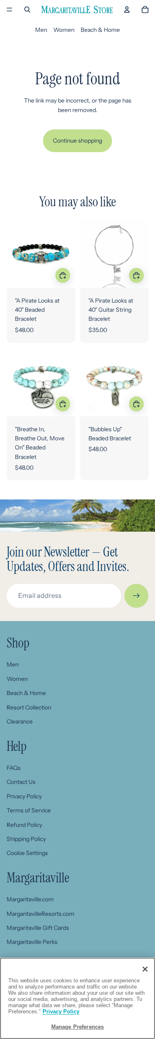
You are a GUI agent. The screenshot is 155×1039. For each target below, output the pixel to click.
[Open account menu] (127, 9)
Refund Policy (24, 825)
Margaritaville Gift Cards (38, 928)
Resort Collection (29, 707)
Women (63, 29)
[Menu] (9, 9)
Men (41, 29)
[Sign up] (136, 596)
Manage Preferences (77, 1027)
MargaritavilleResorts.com (40, 913)
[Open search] (27, 9)
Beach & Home (100, 29)
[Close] (145, 969)
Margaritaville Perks (32, 942)
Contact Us (21, 782)
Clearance (20, 721)
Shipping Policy (26, 839)
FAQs (14, 767)
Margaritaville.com (30, 899)
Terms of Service (29, 810)
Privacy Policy (24, 796)
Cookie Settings (27, 853)
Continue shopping (77, 140)
